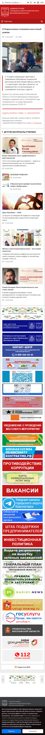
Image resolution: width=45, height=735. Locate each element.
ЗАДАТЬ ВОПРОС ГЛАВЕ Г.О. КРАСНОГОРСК (21, 113)
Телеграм (37, 123)
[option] (22, 679)
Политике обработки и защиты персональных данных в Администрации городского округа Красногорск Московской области (21, 718)
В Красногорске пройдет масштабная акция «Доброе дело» (25, 185)
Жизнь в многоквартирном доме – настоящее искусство (21, 250)
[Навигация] (2, 21)
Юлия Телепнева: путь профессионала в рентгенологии (19, 157)
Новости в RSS (24, 667)
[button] (3, 679)
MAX (30, 123)
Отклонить (33, 731)
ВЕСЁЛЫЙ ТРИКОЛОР (19, 174)
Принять (11, 731)
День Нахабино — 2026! (11, 212)
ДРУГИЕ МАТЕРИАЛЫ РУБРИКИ (20, 132)
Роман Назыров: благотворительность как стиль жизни (20, 288)
